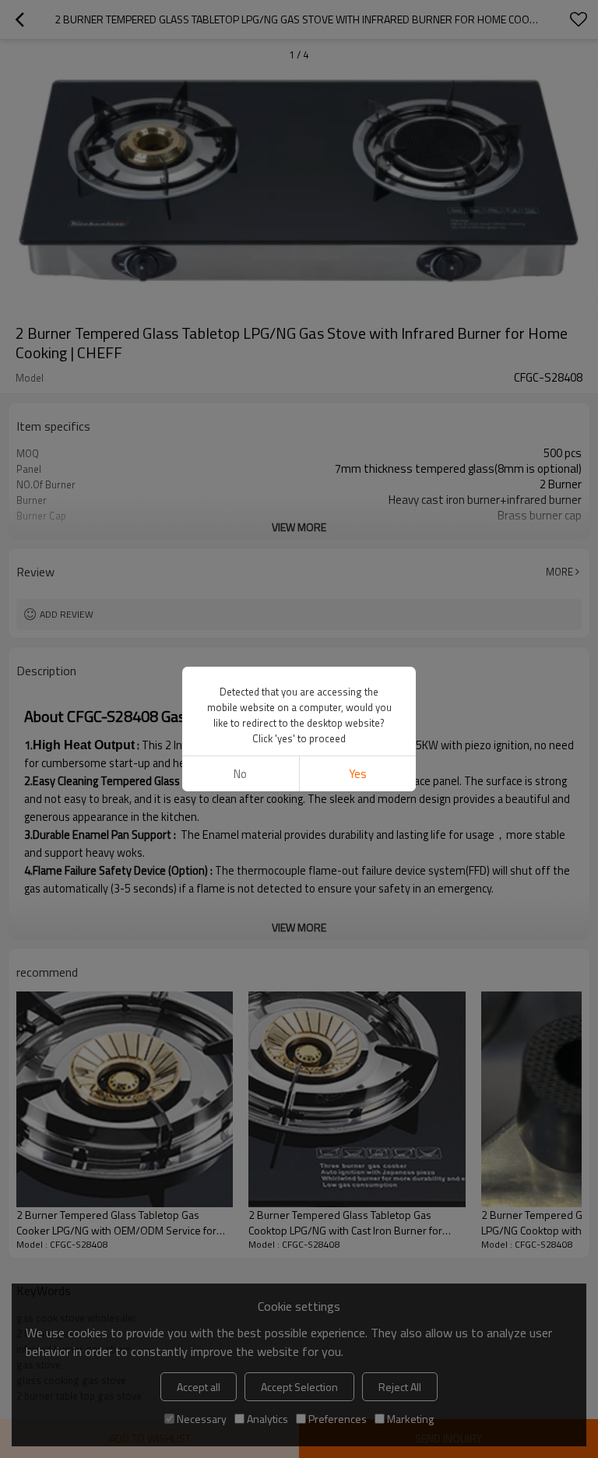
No (240, 774)
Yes (358, 774)
